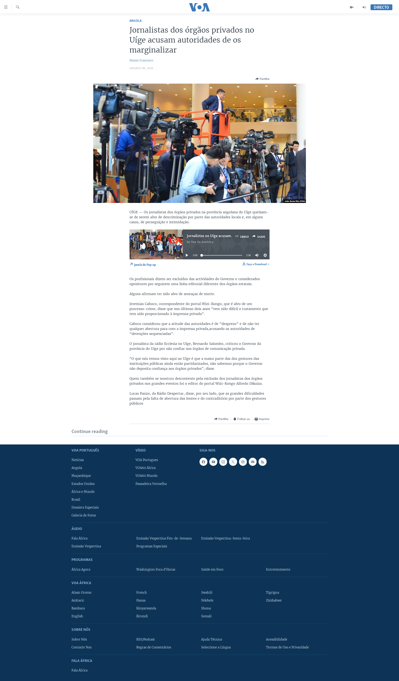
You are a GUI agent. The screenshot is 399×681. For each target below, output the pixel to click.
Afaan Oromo (81, 592)
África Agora (80, 569)
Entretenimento (278, 569)
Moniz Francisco (141, 60)
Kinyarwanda (146, 608)
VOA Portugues (146, 460)
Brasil (75, 499)
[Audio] (364, 7)
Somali (206, 616)
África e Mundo (83, 491)
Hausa (140, 600)
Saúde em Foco (212, 569)
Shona (206, 608)
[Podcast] (243, 462)
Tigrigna (272, 592)
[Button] (262, 78)
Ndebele (207, 600)
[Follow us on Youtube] (213, 462)
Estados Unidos (83, 484)
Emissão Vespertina (86, 546)
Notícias (77, 460)
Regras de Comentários (153, 647)
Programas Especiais (151, 546)
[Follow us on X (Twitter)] (233, 462)
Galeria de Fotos (83, 515)
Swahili (206, 592)
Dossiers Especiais (85, 507)
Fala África (79, 538)
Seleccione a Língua (216, 647)
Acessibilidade (276, 639)
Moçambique (81, 476)
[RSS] (262, 462)
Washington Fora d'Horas (155, 569)
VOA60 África (145, 468)
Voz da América (202, 242)
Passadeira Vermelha (151, 484)
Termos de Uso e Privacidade (287, 647)
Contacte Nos (81, 647)
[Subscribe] (253, 462)
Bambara (78, 608)
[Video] (351, 7)
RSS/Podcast (145, 639)
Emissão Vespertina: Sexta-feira (225, 538)
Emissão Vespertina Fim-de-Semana (164, 538)
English (77, 616)
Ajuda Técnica (211, 639)
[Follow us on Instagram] (223, 462)
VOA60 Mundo (146, 476)
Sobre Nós (79, 639)
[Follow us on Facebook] (203, 462)
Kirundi (142, 616)
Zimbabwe (274, 600)
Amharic (77, 600)
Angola (135, 21)
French (141, 592)
